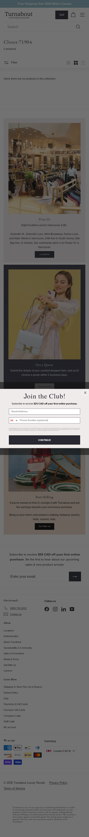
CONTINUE (44, 440)
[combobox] (13, 420)
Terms (57, 430)
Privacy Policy (51, 430)
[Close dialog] (85, 392)
